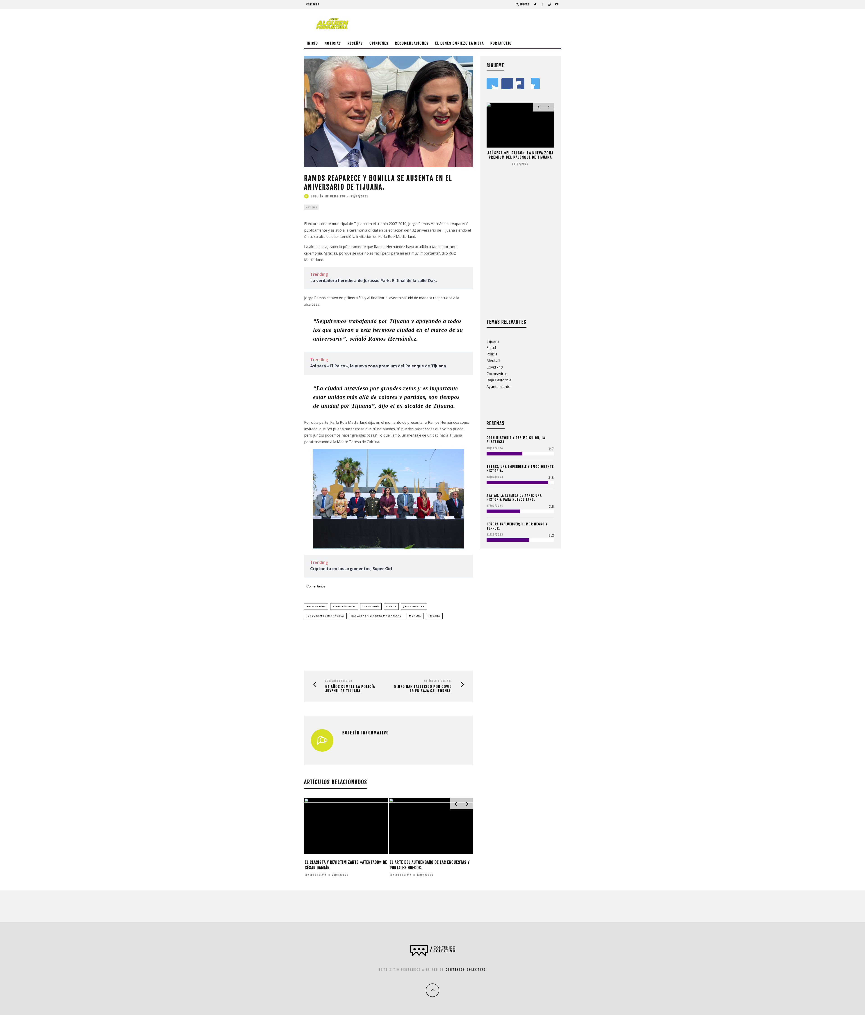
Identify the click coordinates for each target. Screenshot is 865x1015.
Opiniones (379, 43)
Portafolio (501, 43)
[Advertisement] (479, 24)
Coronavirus (497, 373)
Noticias (333, 43)
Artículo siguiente (438, 681)
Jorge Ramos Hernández (325, 615)
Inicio (312, 43)
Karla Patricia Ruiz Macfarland (376, 615)
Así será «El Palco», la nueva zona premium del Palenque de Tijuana (378, 366)
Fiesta (391, 606)
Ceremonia (371, 606)
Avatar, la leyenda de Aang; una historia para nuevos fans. (514, 497)
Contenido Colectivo (466, 969)
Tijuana (434, 615)
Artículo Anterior (338, 681)
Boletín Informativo (328, 196)
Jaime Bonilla (414, 606)
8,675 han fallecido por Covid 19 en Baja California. (423, 689)
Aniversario (316, 606)
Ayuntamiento (344, 606)
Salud (491, 347)
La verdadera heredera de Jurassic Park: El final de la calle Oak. (373, 280)
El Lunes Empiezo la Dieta (459, 43)
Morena (415, 615)
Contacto (312, 4)
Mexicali (493, 360)
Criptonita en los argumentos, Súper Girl (351, 568)
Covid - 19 (495, 367)
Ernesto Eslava (316, 875)
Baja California (499, 380)
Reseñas (355, 43)
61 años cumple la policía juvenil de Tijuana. (350, 689)
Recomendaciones (412, 43)
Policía (492, 354)
